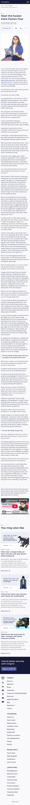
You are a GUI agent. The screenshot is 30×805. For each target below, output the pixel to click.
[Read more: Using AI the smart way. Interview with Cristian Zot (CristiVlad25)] (15, 582)
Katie (2, 495)
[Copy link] (26, 28)
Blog (2, 5)
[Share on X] (16, 28)
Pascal (22, 493)
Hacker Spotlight (8, 5)
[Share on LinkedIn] (21, 28)
